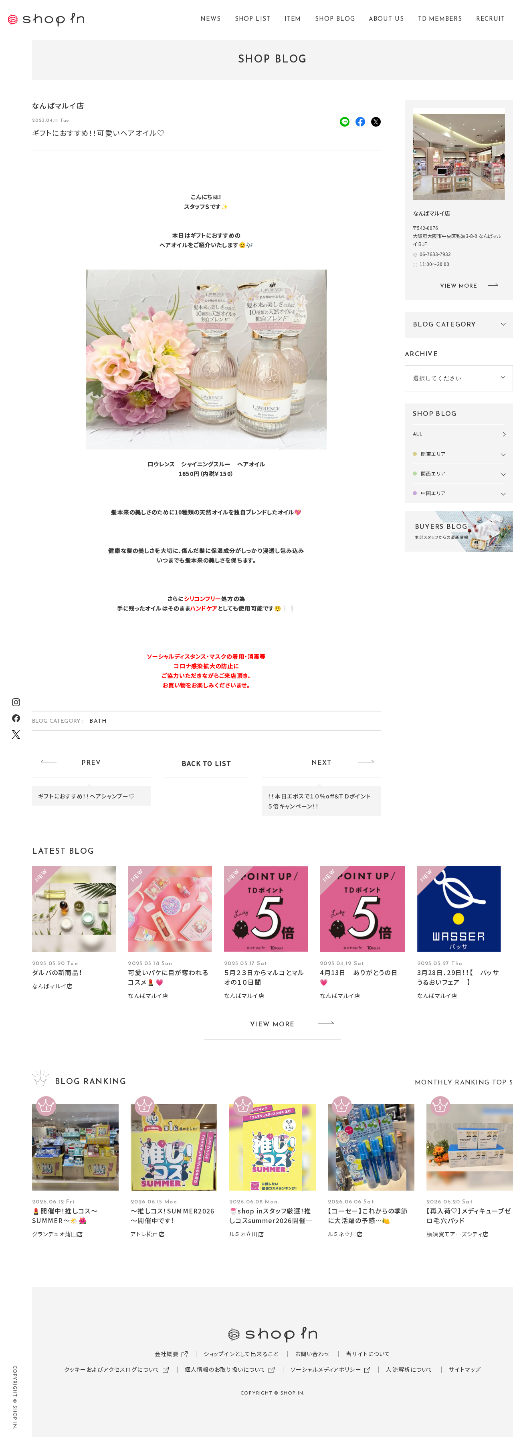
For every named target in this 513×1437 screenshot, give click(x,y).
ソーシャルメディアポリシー (326, 1369)
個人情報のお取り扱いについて (225, 1369)
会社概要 (167, 1354)
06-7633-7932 (435, 253)
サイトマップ (465, 1369)
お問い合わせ (312, 1354)
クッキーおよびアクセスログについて (112, 1369)
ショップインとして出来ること (241, 1354)
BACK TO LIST (206, 763)
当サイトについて (368, 1354)
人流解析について (409, 1369)
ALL (418, 434)
